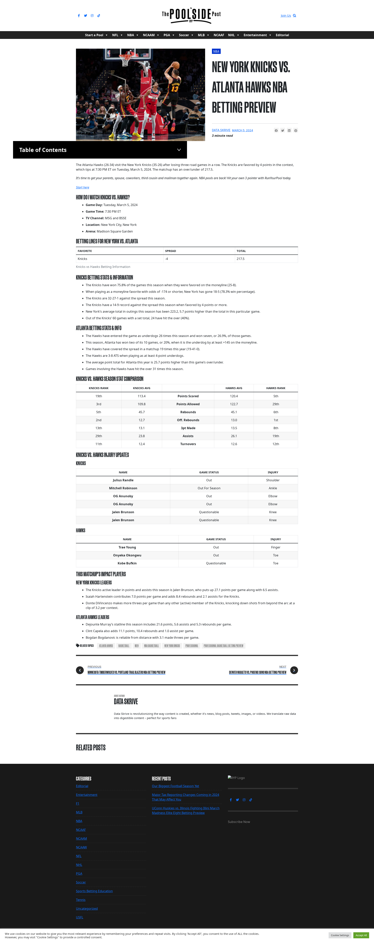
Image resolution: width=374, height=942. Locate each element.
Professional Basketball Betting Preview (223, 646)
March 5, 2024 (242, 130)
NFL (115, 35)
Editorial (282, 35)
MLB (201, 35)
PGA (167, 35)
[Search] (294, 15)
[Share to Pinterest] (295, 130)
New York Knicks (172, 646)
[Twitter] (85, 15)
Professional (191, 646)
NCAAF (219, 35)
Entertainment (255, 35)
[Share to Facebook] (276, 130)
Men (136, 646)
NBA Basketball (151, 646)
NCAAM (149, 35)
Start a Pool (94, 35)
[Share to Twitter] (282, 130)
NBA (130, 35)
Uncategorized (87, 908)
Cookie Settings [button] (340, 935)
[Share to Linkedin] (289, 130)
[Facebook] (79, 15)
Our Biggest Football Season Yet (175, 786)
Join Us (286, 15)
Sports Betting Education (94, 891)
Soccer (184, 35)
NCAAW (81, 847)
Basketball (123, 646)
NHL (231, 35)
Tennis (81, 900)
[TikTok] (99, 15)
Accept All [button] (361, 935)
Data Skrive (221, 130)
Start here (82, 187)
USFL (79, 917)
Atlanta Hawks (106, 646)
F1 (77, 803)
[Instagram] (92, 15)
